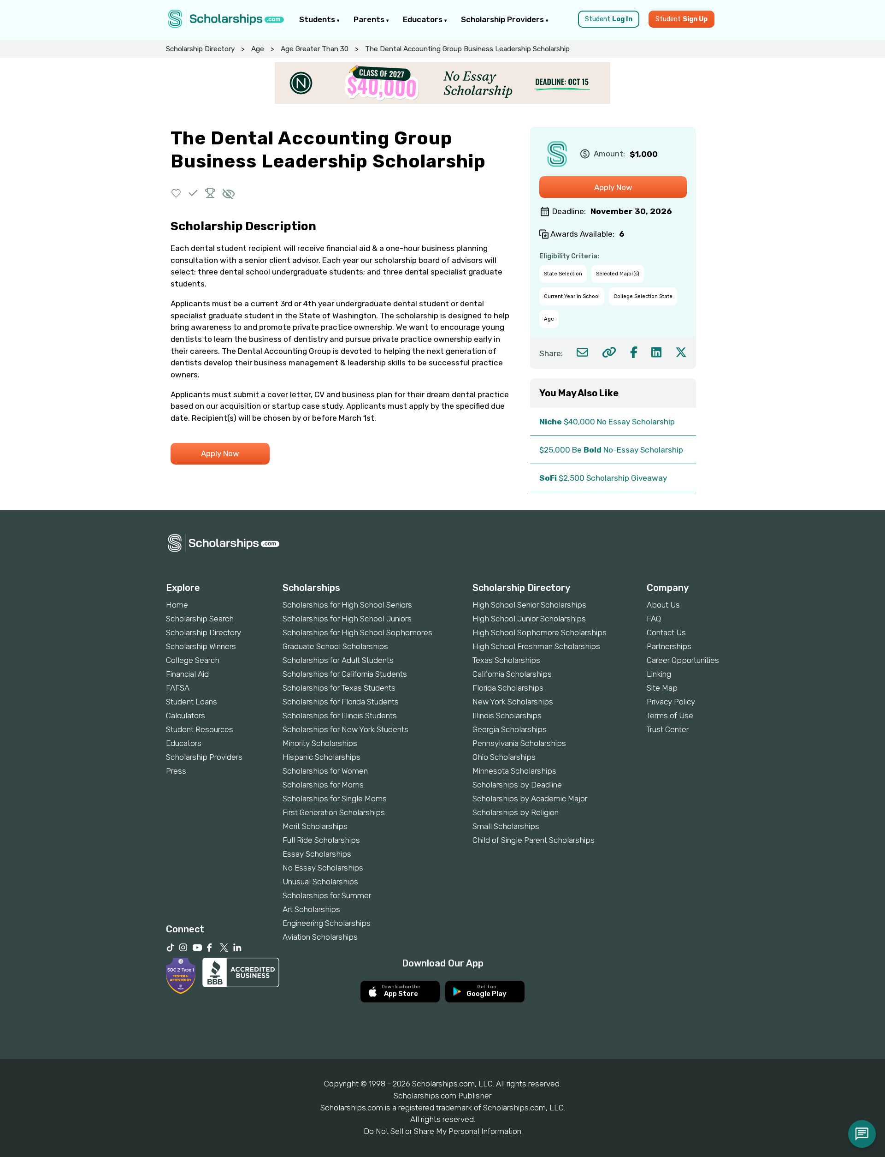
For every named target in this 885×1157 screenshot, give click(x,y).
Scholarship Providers (503, 19)
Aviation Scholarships (320, 937)
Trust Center (668, 729)
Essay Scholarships (317, 854)
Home (177, 604)
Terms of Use (670, 715)
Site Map (662, 687)
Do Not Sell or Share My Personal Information (442, 1131)
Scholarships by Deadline (517, 784)
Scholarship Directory (200, 49)
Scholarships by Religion (515, 812)
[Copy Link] (609, 352)
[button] (176, 193)
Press (176, 770)
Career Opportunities (683, 660)
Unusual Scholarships (320, 881)
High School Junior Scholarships (529, 618)
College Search (192, 660)
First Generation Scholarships (334, 812)
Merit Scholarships (315, 826)
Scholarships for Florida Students (341, 701)
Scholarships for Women (325, 770)
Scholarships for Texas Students (339, 687)
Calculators (185, 715)
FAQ (654, 618)
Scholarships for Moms (323, 784)
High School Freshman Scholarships (536, 646)
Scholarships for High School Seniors (347, 604)
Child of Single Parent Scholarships (533, 840)
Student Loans (191, 701)
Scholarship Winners (201, 646)
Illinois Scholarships (507, 715)
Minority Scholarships (320, 743)
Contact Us (666, 632)
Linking (659, 674)
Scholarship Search (200, 618)
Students (318, 19)
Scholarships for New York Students (345, 729)
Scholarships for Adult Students (338, 660)
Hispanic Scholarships (321, 757)
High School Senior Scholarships (529, 604)
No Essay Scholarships (323, 867)
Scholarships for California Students (345, 674)
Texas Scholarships (506, 660)
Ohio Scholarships (504, 757)
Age (257, 49)
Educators (423, 19)
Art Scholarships (311, 909)
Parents (370, 19)
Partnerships (669, 646)
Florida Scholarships (507, 687)
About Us (663, 604)
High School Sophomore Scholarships (539, 632)
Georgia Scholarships (509, 729)
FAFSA (177, 687)
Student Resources (199, 729)
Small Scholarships (505, 826)
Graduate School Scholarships (335, 646)
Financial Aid (187, 674)
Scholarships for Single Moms (335, 798)
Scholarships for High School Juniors (347, 618)
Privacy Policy (671, 701)
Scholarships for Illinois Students (340, 715)
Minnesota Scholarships (514, 770)
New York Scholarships (512, 701)
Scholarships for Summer (327, 895)
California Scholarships (512, 674)
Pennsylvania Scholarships (519, 743)
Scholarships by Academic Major (529, 798)
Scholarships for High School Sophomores (357, 632)
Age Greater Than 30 (314, 49)
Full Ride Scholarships (321, 840)
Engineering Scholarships (327, 923)
